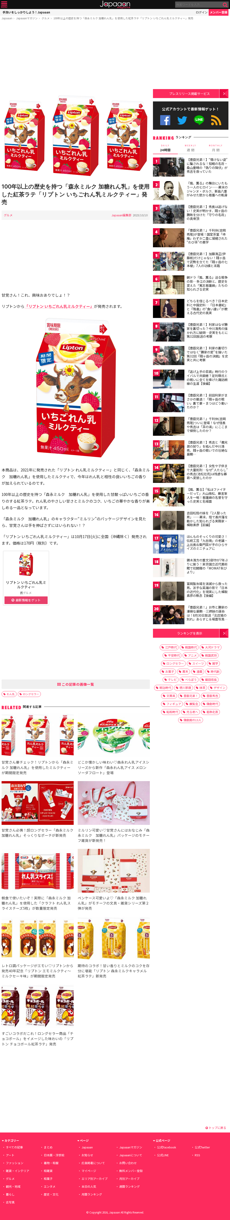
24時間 (165, 148)
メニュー (4, 4)
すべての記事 (14, 1147)
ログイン (202, 12)
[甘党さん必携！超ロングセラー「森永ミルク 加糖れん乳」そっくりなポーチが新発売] (38, 803)
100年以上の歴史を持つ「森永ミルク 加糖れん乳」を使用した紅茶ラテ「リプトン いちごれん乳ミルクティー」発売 (123, 18)
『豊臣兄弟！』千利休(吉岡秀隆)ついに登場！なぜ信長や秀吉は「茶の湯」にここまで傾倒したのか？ (207, 424)
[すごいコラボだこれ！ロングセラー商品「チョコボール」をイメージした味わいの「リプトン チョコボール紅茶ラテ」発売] (38, 1006)
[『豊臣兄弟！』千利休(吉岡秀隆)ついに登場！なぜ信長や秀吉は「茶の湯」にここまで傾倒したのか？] (168, 427)
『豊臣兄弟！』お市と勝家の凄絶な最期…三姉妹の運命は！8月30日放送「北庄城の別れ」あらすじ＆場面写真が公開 (207, 615)
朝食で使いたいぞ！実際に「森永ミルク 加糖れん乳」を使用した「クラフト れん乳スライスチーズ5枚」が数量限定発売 (36, 903)
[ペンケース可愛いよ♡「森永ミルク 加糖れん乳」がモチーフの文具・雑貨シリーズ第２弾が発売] (114, 871)
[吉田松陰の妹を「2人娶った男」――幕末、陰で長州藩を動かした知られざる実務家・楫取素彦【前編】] (168, 521)
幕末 (185, 671)
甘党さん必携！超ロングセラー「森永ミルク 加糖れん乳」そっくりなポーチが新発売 (37, 833)
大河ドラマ (212, 647)
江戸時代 (171, 647)
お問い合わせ (128, 1163)
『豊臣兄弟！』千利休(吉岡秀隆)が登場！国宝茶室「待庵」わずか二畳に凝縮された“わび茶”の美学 (207, 236)
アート (10, 1155)
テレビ (172, 679)
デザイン (219, 688)
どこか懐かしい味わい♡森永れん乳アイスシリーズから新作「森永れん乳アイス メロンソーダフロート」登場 (113, 767)
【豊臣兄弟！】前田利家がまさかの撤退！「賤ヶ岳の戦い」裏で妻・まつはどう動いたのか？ (207, 401)
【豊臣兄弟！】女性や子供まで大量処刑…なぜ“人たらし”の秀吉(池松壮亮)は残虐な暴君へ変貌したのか (207, 471)
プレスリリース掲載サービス (189, 93)
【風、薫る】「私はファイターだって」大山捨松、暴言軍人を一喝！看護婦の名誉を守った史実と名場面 (207, 495)
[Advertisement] (76, 57)
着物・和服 (51, 1163)
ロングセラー (31, 694)
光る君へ (192, 712)
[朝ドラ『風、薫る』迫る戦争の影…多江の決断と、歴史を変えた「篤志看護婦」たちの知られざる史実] (168, 285)
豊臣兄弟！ (191, 696)
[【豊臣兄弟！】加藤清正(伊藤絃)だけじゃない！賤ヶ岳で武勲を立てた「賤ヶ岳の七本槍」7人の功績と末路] (168, 262)
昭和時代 (172, 712)
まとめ (48, 1147)
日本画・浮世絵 (54, 1155)
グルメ (46, 18)
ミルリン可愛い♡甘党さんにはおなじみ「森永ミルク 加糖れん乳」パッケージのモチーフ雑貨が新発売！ (114, 835)
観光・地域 (13, 1186)
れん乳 (11, 694)
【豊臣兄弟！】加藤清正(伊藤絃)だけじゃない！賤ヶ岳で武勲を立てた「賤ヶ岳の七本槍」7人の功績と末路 (207, 259)
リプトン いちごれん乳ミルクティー (26, 584)
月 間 (216, 148)
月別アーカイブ (129, 1178)
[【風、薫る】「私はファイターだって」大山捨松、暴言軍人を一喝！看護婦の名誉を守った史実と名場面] (168, 497)
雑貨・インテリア (17, 1171)
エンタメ (49, 1186)
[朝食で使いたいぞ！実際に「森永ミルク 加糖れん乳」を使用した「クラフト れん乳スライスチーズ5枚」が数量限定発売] (38, 871)
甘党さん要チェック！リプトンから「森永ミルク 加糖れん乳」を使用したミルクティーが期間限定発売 (37, 767)
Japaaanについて (130, 1155)
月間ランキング (92, 1194)
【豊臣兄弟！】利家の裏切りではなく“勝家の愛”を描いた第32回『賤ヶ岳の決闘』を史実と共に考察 (207, 354)
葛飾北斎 (212, 712)
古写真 (10, 1202)
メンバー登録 (218, 12)
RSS (216, 120)
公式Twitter (182, 120)
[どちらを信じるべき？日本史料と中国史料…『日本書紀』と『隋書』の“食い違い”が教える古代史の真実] (168, 309)
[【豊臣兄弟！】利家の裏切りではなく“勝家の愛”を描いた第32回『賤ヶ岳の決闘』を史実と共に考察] (168, 356)
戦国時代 (191, 647)
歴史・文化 (51, 1194)
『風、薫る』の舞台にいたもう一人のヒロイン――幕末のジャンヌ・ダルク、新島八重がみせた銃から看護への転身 (207, 189)
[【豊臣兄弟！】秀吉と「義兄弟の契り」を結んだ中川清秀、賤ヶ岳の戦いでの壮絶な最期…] (168, 450)
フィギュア (173, 704)
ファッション (14, 1163)
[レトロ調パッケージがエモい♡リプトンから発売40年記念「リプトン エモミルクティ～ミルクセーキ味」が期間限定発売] (38, 939)
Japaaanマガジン (27, 18)
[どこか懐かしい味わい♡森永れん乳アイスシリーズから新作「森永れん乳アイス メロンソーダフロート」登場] (114, 735)
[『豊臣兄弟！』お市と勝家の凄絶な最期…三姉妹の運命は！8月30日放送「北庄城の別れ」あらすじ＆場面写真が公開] (168, 615)
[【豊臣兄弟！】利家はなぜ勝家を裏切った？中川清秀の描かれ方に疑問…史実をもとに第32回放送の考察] (168, 332)
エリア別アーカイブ (95, 1178)
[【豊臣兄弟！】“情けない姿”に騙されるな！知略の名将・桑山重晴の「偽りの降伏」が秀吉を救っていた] (168, 168)
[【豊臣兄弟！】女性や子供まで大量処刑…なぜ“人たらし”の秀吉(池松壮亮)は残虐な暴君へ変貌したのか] (168, 474)
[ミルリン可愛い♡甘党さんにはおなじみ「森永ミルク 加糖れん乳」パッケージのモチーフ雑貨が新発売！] (114, 803)
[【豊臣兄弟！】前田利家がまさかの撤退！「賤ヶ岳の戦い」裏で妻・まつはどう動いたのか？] (168, 403)
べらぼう (191, 679)
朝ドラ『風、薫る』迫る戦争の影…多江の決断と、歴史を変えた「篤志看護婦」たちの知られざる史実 (207, 283)
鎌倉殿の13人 (192, 720)
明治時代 (165, 688)
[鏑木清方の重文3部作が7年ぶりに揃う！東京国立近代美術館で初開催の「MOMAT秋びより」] (168, 568)
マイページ (89, 1171)
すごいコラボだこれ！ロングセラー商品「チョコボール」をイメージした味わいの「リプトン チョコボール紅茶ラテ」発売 (37, 1038)
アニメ (192, 655)
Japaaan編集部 (121, 215)
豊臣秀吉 (212, 696)
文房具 (170, 696)
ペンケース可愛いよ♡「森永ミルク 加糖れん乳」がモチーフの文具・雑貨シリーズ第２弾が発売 (113, 903)
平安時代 (174, 655)
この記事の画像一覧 (77, 684)
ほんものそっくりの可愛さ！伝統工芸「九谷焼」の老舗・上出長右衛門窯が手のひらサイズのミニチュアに (207, 542)
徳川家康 (185, 688)
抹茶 (202, 688)
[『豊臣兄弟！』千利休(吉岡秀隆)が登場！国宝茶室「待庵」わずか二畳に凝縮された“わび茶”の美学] (168, 238)
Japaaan (115, 5)
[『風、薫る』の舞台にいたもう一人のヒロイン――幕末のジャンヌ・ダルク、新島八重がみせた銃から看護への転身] (168, 191)
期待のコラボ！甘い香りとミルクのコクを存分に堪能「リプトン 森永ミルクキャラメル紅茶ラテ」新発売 (114, 970)
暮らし (10, 1194)
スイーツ (198, 663)
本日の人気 (89, 1186)
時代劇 (215, 671)
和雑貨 (48, 1171)
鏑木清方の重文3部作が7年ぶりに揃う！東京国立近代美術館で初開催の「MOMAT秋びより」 (207, 566)
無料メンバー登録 (131, 1171)
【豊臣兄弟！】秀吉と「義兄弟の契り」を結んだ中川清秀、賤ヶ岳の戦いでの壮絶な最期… (207, 448)
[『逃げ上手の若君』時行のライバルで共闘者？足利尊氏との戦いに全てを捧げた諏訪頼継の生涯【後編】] (168, 380)
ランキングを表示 (189, 633)
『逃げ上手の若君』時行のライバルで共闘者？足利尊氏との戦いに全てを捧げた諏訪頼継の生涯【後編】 (207, 377)
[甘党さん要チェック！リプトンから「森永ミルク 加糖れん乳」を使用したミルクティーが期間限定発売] (38, 735)
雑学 (215, 663)
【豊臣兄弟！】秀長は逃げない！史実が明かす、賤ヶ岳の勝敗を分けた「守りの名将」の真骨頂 (207, 212)
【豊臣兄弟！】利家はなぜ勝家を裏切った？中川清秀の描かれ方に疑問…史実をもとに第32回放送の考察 (207, 330)
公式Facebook (165, 120)
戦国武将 (211, 655)
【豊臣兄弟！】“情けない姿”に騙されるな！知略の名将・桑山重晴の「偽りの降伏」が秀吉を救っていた (207, 165)
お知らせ (87, 1155)
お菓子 (169, 671)
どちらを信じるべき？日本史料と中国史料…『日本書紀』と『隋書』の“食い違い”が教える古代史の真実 (207, 306)
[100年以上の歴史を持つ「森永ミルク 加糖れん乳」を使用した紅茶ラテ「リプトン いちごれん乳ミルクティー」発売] (76, 136)
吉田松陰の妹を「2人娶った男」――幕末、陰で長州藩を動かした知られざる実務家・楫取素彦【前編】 (207, 518)
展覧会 (193, 704)
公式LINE (199, 120)
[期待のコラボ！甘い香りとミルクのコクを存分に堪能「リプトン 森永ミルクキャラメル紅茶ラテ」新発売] (114, 939)
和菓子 (48, 1178)
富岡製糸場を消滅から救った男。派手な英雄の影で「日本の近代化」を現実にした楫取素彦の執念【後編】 (207, 589)
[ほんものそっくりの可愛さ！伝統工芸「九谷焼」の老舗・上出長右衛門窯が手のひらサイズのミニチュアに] (168, 544)
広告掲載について (93, 1163)
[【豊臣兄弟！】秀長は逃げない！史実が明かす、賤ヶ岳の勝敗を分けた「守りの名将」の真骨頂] (168, 215)
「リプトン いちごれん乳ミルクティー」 (59, 306)
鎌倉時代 (212, 704)
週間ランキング (129, 1186)
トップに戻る (217, 1128)
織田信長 (211, 679)
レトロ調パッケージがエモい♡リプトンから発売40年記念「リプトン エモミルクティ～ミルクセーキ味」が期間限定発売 (37, 970)
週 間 (190, 148)
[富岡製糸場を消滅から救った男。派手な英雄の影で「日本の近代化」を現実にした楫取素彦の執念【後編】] (168, 592)
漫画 (199, 671)
